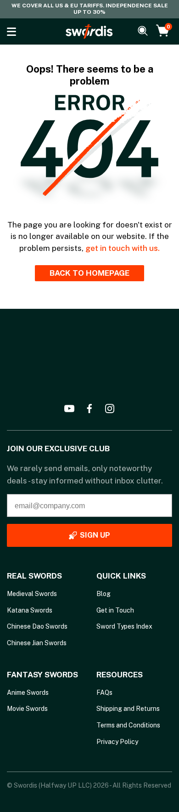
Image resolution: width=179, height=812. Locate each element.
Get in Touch (115, 610)
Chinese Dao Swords (37, 626)
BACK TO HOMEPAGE (89, 273)
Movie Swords (27, 708)
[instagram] (109, 408)
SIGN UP (95, 535)
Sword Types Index (124, 626)
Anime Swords (28, 692)
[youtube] (69, 408)
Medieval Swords (32, 593)
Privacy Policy (117, 741)
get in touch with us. (122, 248)
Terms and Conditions (128, 725)
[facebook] (89, 408)
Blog (103, 593)
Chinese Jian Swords (37, 643)
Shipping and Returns (128, 708)
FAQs (104, 692)
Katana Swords (29, 610)
